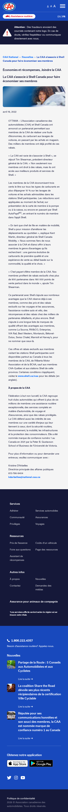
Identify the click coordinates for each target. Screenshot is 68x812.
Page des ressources (46, 549)
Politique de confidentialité (21, 798)
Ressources (17, 536)
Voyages (39, 523)
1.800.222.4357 (22, 640)
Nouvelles (40, 579)
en (59, 16)
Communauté (17, 517)
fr (63, 16)
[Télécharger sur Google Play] (41, 763)
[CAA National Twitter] (9, 777)
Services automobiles (46, 510)
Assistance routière (21, 16)
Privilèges (15, 523)
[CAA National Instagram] (16, 777)
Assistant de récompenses (17, 558)
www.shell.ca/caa (28, 376)
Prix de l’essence (18, 542)
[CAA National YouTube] (23, 777)
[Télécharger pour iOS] (17, 763)
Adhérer (14, 510)
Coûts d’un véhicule (46, 542)
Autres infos (17, 572)
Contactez (15, 585)
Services (15, 503)
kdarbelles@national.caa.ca (24, 477)
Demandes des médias (43, 587)
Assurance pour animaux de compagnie (34, 601)
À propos (15, 579)
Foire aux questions (20, 549)
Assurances (41, 517)
